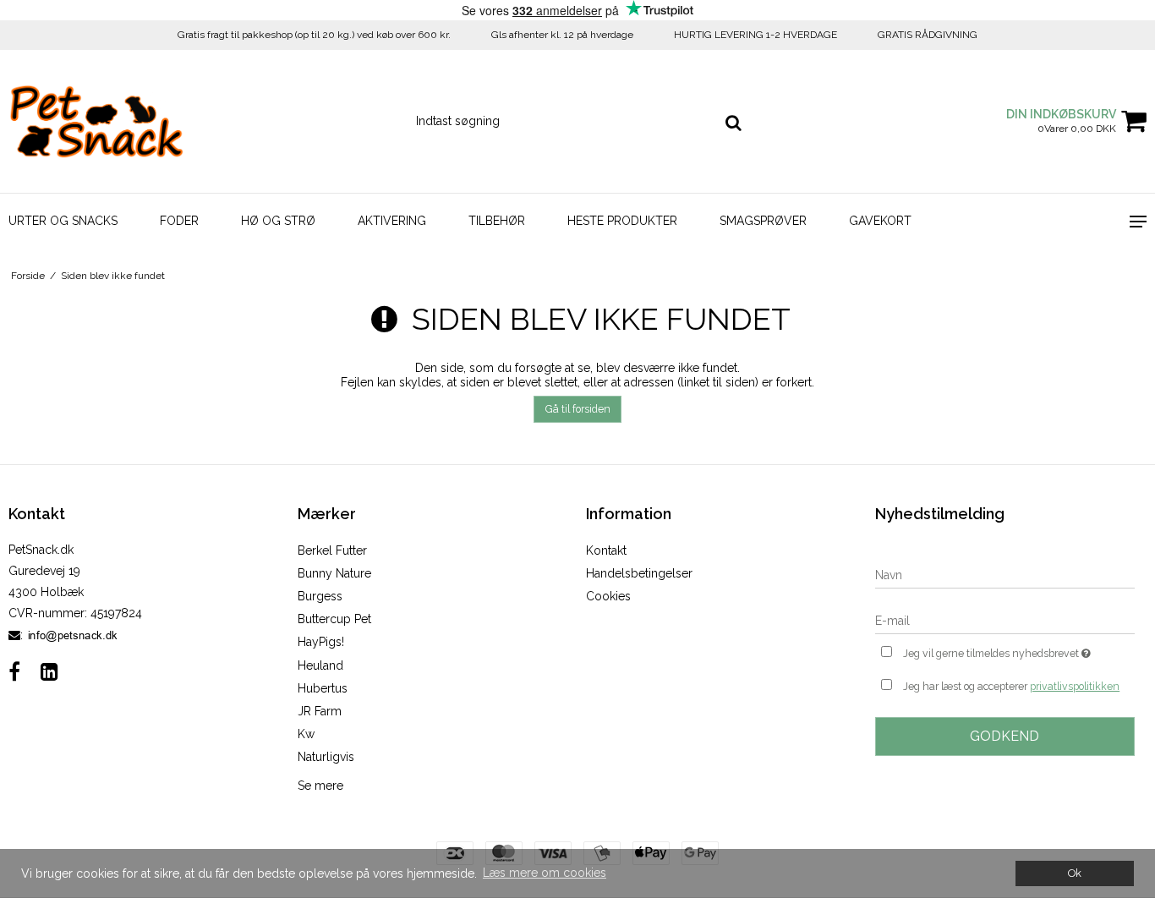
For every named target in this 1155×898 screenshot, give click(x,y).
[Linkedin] (49, 672)
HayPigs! (321, 642)
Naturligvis (326, 757)
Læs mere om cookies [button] (544, 872)
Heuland (320, 665)
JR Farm (320, 711)
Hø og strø (278, 220)
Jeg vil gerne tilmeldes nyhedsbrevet (1019, 650)
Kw (306, 734)
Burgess (320, 596)
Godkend (1004, 736)
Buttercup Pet (334, 619)
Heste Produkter (622, 220)
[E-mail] (1005, 620)
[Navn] (1005, 574)
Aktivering (392, 220)
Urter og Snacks (63, 220)
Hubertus (323, 688)
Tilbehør (496, 220)
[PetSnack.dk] (96, 121)
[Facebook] (14, 672)
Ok (1074, 873)
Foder (179, 220)
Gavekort (880, 220)
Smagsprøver (763, 220)
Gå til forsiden (577, 408)
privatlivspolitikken (1074, 686)
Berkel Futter (332, 550)
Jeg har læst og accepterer (1011, 686)
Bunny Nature (334, 573)
